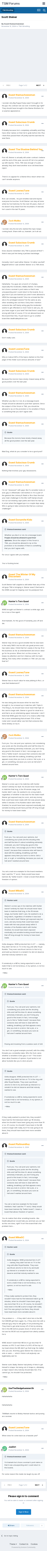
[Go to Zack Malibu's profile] (4, 222)
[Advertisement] (23, 55)
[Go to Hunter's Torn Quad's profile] (4, 602)
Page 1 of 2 (23, 85)
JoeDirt (12, 1447)
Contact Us (23, 1544)
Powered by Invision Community (23, 1547)
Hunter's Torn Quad (19, 601)
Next (38, 85)
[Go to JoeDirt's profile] (4, 1448)
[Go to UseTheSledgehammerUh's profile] (4, 1389)
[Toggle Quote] (6, 432)
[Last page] (43, 85)
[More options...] (42, 96)
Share (11, 1525)
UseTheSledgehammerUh (21, 1388)
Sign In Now (23, 1512)
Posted (19, 98)
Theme (13, 1544)
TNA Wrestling (24, 26)
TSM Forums (11, 3)
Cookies (34, 1544)
